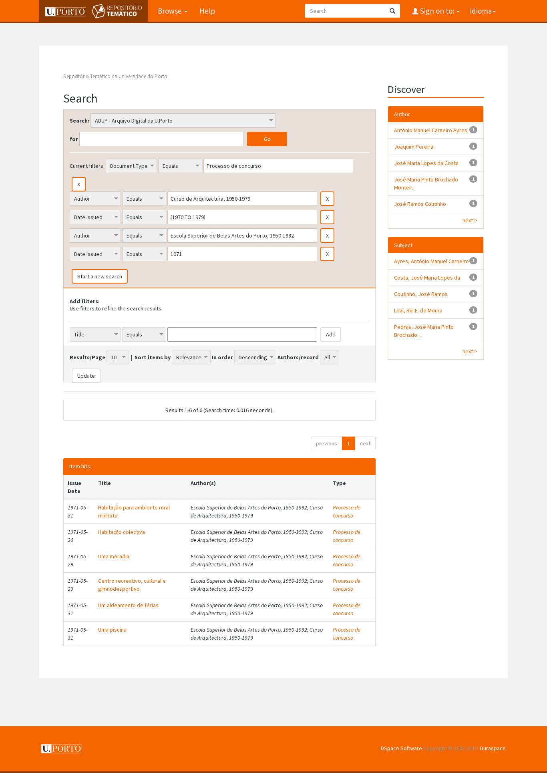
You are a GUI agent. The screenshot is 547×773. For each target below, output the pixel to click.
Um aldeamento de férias (128, 605)
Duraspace (493, 748)
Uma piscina (112, 629)
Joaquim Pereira (413, 146)
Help (207, 11)
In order (222, 357)
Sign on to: (437, 11)
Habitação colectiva (121, 531)
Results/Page (87, 357)
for (74, 139)
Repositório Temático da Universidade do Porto (115, 76)
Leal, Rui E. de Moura (418, 310)
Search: (79, 120)
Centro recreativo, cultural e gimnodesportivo (132, 584)
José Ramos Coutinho (420, 203)
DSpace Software (401, 748)
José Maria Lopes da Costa (426, 163)
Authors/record (298, 357)
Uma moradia (113, 556)
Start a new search (99, 276)
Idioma (481, 11)
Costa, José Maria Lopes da (427, 277)
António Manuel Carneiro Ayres (430, 130)
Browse (170, 11)
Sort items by (153, 357)
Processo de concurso (346, 511)
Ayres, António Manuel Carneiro (431, 261)
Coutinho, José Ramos (421, 294)
